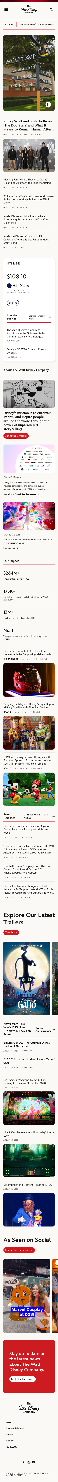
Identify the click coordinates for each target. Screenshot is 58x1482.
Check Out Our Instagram (19, 1250)
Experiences (10, 659)
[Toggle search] (51, 9)
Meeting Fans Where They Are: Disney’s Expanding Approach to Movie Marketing (27, 181)
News (5, 134)
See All (13, 302)
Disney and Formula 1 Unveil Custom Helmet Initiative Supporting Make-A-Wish (27, 653)
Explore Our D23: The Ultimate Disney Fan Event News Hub (26, 1044)
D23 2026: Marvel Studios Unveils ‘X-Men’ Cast (29, 1061)
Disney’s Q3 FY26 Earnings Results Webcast (26, 351)
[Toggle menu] (6, 9)
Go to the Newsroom (22, 1379)
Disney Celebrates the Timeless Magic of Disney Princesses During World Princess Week (26, 829)
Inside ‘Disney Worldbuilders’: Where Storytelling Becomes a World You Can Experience (25, 219)
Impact (9, 1434)
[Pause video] (48, 104)
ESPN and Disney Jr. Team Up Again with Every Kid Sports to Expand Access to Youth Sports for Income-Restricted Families (28, 760)
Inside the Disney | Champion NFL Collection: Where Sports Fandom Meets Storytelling (26, 239)
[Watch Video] (26, 978)
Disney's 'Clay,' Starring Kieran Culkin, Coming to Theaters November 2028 (24, 1081)
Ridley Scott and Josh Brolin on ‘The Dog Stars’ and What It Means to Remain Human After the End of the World (27, 125)
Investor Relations (14, 1428)
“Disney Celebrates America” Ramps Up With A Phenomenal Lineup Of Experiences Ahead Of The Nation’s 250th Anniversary (29, 849)
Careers (10, 1441)
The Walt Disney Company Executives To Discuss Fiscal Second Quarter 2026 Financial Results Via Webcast (26, 869)
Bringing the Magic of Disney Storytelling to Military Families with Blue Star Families (28, 706)
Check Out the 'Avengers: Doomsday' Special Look (29, 1134)
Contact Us (11, 1447)
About (9, 1422)
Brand (7, 712)
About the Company (16, 435)
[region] (30, 978)
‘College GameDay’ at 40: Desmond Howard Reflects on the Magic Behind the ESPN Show (29, 199)
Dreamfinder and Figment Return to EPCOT (28, 1184)
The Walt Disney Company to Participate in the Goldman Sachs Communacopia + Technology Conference (26, 333)
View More (11, 932)
